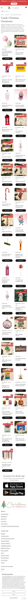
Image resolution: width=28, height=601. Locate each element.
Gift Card (3, 562)
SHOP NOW (14, 3)
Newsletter (3, 533)
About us (2, 569)
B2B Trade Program (5, 557)
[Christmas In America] (14, 7)
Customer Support (4, 514)
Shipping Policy (4, 516)
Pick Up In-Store (4, 560)
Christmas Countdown (5, 543)
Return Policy (3, 518)
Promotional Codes (5, 536)
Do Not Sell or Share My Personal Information (10, 526)
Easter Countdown (4, 550)
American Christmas (5, 555)
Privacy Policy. (22, 588)
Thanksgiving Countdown (6, 545)
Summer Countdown (5, 540)
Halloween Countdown (5, 548)
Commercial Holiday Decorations (7, 538)
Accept (13, 591)
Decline (13, 594)
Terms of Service (4, 523)
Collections (7, 14)
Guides (2, 553)
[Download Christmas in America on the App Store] (14, 488)
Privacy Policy (4, 521)
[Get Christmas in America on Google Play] (14, 495)
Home (2, 14)
